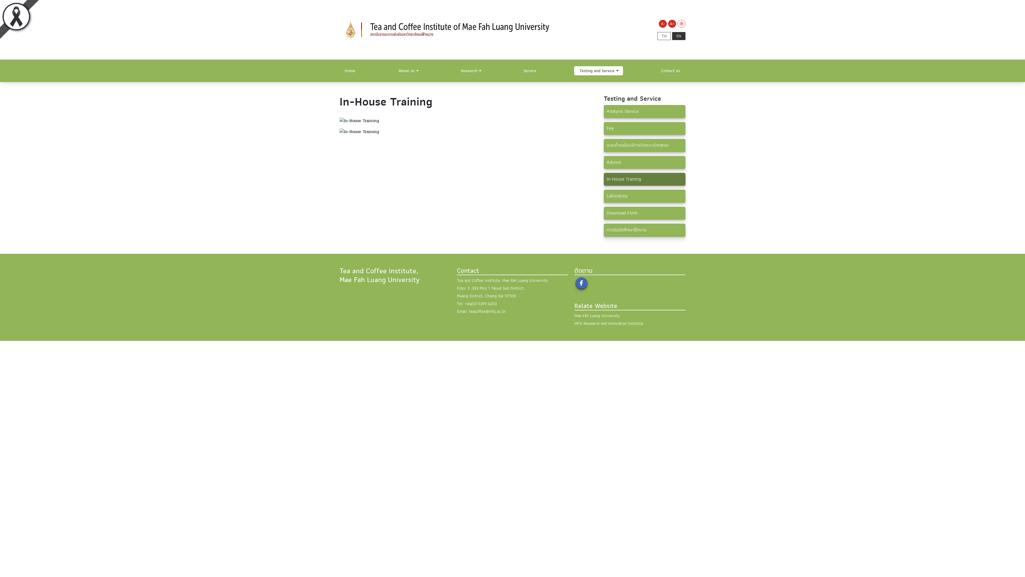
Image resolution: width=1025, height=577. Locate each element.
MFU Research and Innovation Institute (608, 323)
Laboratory (617, 196)
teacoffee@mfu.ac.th (487, 311)
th (664, 36)
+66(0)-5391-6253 (481, 304)
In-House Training (624, 179)
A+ (672, 24)
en (678, 36)
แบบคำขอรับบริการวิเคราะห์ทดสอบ (638, 145)
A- (663, 24)
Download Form (622, 213)
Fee (610, 128)
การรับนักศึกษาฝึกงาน (626, 229)
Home (350, 71)
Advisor (614, 162)
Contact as (670, 71)
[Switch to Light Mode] (681, 24)
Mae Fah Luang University (597, 316)
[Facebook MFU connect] (581, 283)
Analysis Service (623, 111)
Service (529, 71)
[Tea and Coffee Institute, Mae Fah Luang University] (454, 29)
